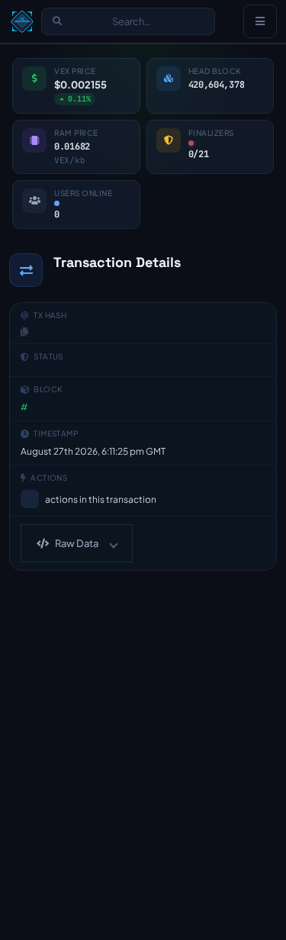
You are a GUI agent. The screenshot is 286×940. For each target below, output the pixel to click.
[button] (76, 543)
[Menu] (260, 21)
